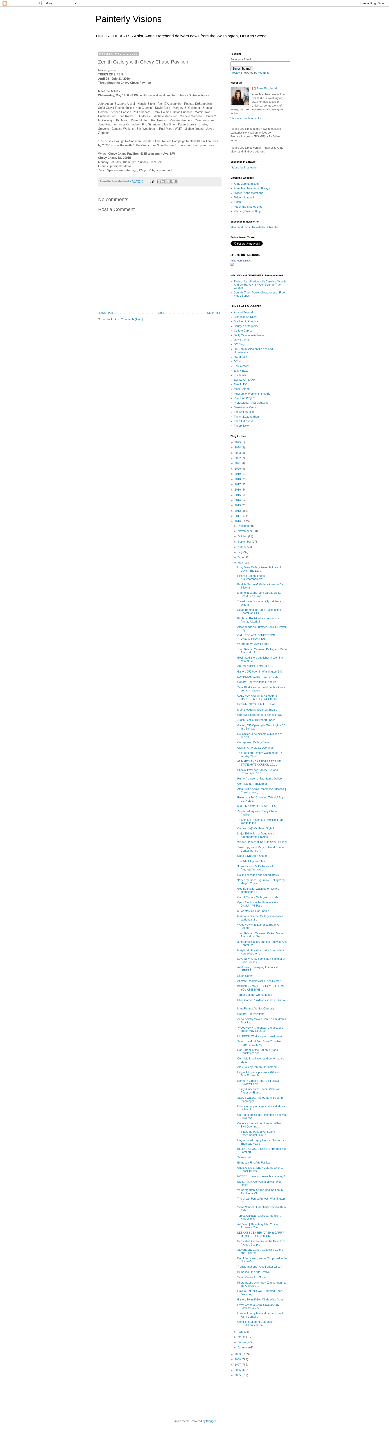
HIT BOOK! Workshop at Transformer (259, 1036)
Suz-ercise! (244, 1157)
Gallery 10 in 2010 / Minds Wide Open (260, 1299)
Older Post (213, 312)
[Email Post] (151, 181)
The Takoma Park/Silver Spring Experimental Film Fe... (256, 1133)
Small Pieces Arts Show (251, 1277)
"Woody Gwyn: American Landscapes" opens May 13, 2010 (260, 1029)
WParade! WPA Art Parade (253, 644)
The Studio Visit (243, 421)
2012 (238, 510)
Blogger (211, 1421)
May (241, 562)
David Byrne (241, 339)
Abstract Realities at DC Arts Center (258, 981)
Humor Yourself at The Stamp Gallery (260, 778)
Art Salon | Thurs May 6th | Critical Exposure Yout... (257, 1226)
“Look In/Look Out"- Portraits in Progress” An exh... (255, 868)
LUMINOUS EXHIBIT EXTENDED (257, 676)
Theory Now (241, 425)
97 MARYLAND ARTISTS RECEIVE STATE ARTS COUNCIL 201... (259, 763)
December (244, 525)
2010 (238, 521)
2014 (238, 500)
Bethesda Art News (245, 316)
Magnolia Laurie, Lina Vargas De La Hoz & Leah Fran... (259, 594)
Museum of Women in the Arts (252, 393)
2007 (238, 1364)
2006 (238, 1370)
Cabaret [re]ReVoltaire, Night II (255, 828)
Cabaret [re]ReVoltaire (251, 1014)
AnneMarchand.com (246, 183)
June (241, 557)
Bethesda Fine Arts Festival (253, 1162)
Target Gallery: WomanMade (254, 994)
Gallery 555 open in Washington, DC (259, 671)
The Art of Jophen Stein (251, 861)
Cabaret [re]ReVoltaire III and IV (256, 682)
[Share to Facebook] (172, 181)
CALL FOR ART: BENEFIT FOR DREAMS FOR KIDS (256, 637)
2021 (238, 463)
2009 (238, 1354)
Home (160, 312)
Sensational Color (245, 407)
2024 (238, 447)
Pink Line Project (244, 398)
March (242, 1337)
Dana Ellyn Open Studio (252, 855)
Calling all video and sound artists (258, 875)
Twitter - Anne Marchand (248, 193)
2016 (238, 489)
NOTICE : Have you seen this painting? (261, 1176)
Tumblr (238, 202)
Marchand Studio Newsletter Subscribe (254, 227)
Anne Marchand (266, 88)
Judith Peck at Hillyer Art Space (256, 720)
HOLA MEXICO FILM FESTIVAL (256, 704)
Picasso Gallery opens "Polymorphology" (251, 577)
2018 (238, 479)
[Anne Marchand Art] (232, 265)
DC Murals (240, 357)
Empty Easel (241, 370)
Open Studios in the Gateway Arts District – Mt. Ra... (257, 904)
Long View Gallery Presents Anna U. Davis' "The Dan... (259, 569)
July (240, 552)
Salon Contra (245, 975)
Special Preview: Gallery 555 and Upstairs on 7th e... (257, 771)
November (244, 531)
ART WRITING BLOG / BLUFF (255, 666)
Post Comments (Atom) (129, 319)
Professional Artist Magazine (251, 402)
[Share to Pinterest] (176, 181)
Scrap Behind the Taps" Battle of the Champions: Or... (259, 611)
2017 (238, 484)
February (243, 1342)
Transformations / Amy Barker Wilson (259, 1266)
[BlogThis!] (163, 181)
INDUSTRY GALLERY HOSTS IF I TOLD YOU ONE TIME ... (262, 988)
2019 (238, 473)
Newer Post (106, 312)
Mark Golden (242, 389)
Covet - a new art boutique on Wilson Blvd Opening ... (259, 1125)
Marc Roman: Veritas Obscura (255, 1008)
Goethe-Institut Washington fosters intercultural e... (258, 890)
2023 (238, 453)
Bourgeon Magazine (246, 326)
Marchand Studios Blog (248, 206)
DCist (237, 361)
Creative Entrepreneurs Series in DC (259, 714)
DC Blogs (240, 344)
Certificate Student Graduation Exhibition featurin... (255, 1323)
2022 (238, 458)
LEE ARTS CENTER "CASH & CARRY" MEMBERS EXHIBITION (261, 1234)
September (245, 541)
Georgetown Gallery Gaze (253, 742)
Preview (235, 72)
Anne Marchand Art (241, 260)
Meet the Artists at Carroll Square (257, 709)
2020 (238, 468)
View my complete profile (246, 118)
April (241, 1331)
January (243, 1347)
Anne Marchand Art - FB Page (252, 188)
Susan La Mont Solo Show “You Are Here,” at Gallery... (259, 1043)
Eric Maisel (240, 375)
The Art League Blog (246, 416)
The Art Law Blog (244, 412)
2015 (238, 495)
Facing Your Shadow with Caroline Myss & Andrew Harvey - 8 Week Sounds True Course (260, 285)
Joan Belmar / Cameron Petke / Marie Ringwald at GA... (260, 935)
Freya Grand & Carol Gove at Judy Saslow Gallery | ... (258, 1306)
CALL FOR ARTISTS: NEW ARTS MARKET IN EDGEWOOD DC (257, 697)
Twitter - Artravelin (245, 197)
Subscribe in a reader (244, 167)
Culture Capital (243, 330)
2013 (238, 505)
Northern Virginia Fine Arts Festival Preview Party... (258, 1082)
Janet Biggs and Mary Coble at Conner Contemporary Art (261, 849)
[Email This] (159, 181)
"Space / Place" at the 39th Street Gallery (262, 842)
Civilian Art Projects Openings (255, 747)
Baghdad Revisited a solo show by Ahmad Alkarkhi (258, 620)
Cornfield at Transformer (252, 783)
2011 (238, 516)
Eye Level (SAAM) (245, 379)
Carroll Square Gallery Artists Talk (257, 897)
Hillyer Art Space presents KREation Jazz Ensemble (259, 1074)
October (243, 536)
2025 (238, 442)
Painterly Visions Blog (247, 211)
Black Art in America (246, 321)
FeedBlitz (263, 72)
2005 (238, 1375)
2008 (238, 1359)
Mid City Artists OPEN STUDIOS (256, 806)
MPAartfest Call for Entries (253, 911)
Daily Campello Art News (249, 335)
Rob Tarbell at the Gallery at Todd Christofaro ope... (257, 1051)
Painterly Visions (128, 19)
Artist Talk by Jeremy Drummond (257, 1067)
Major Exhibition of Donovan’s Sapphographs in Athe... (255, 835)
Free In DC (240, 384)
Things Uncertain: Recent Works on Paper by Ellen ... (258, 1091)
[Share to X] (167, 181)
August (242, 547)
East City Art (241, 366)
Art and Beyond (243, 312)
